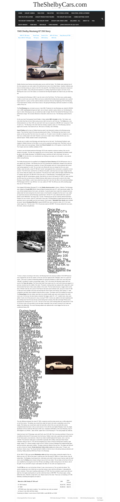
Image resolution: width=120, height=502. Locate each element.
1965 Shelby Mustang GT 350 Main (28, 28)
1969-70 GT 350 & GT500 (25, 17)
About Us (86, 21)
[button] (102, 19)
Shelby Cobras (30, 13)
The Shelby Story (43, 21)
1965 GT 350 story (24, 35)
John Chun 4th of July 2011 (69, 24)
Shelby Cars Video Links (59, 21)
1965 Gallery (44, 37)
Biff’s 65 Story (54, 35)
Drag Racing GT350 (65, 35)
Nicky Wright (22, 24)
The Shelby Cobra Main (73, 498)
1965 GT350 (40, 13)
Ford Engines (53, 24)
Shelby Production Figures (44, 17)
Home (20, 13)
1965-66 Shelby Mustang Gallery (87, 498)
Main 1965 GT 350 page (24, 37)
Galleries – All (75, 21)
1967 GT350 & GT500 (62, 13)
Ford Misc (33, 24)
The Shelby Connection (26, 21)
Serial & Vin (44, 35)
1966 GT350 (50, 13)
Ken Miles (43, 24)
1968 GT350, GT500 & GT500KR (80, 13)
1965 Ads (53, 37)
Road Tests (36, 35)
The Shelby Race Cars (64, 17)
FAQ (93, 21)
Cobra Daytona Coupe (81, 17)
